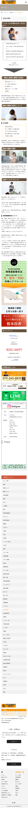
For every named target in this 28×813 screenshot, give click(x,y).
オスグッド (5, 516)
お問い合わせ (4, 797)
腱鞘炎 (4, 523)
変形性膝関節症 (6, 513)
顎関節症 (5, 681)
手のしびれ (5, 649)
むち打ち (5, 527)
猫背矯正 (5, 667)
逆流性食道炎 (6, 520)
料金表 (2, 779)
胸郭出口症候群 (6, 638)
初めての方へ (4, 777)
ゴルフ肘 (5, 645)
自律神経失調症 (6, 659)
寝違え (4, 670)
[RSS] (14, 802)
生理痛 (4, 538)
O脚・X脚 (5, 577)
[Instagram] (12, 802)
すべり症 (5, 606)
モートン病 (5, 552)
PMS (4, 534)
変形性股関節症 (6, 581)
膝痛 (4, 484)
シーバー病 (5, 570)
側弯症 (4, 631)
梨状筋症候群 (6, 573)
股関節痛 (5, 599)
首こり (4, 677)
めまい (4, 688)
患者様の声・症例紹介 (6, 795)
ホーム (2, 775)
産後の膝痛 (5, 588)
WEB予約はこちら (5, 792)
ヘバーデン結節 (6, 541)
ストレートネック (7, 674)
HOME (2, 772)
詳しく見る (14, 764)
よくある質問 (4, 790)
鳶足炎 (4, 563)
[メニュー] (25, 2)
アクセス (3, 788)
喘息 (4, 509)
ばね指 (4, 641)
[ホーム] (1, 12)
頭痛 (4, 692)
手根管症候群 (6, 624)
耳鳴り (4, 684)
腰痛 (4, 498)
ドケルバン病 (6, 620)
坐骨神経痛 (5, 495)
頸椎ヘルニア (6, 488)
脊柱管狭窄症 (6, 613)
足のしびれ (5, 595)
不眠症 (4, 531)
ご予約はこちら (14, 741)
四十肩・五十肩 (6, 656)
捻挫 (4, 548)
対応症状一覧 (4, 783)
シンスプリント (6, 584)
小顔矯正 (5, 505)
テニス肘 (5, 627)
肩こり (4, 502)
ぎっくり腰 (5, 480)
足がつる (5, 591)
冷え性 (4, 545)
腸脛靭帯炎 (5, 566)
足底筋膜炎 (5, 556)
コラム (2, 786)
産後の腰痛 (5, 609)
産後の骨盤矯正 (6, 663)
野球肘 (4, 616)
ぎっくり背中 (6, 634)
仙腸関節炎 (5, 602)
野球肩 (4, 652)
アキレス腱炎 (6, 559)
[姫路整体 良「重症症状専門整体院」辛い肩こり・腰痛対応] (8, 2)
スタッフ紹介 (4, 781)
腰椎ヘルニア (6, 491)
